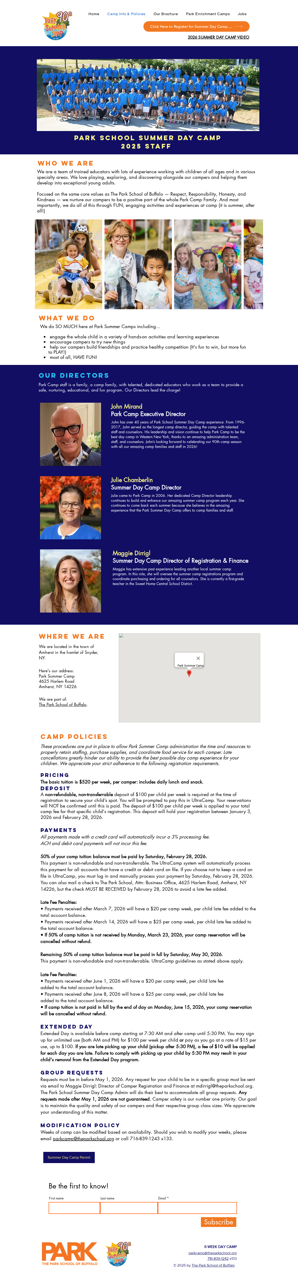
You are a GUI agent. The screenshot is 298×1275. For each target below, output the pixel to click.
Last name (107, 1198)
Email (162, 1198)
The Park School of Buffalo (62, 704)
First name (56, 1198)
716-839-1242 (218, 1259)
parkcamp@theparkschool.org (83, 1139)
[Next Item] (255, 264)
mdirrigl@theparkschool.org (224, 1086)
